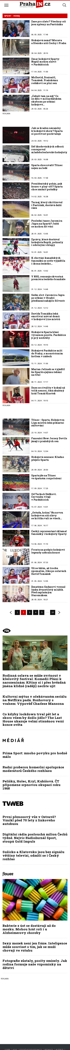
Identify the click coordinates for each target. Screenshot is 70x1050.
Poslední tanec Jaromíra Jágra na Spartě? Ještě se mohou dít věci (46, 223)
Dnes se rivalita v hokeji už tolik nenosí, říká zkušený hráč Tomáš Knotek (48, 390)
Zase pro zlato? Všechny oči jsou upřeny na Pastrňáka (48, 23)
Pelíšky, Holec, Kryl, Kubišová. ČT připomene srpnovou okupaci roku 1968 (31, 784)
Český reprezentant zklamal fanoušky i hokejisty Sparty (49, 533)
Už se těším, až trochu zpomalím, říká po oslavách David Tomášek (48, 571)
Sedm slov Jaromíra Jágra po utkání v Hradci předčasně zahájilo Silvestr (48, 297)
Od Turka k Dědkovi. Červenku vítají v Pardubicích (44, 496)
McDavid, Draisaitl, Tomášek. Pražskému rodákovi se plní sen (44, 80)
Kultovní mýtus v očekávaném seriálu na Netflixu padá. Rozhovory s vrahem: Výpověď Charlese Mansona (35, 700)
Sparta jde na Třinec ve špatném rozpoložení (46, 477)
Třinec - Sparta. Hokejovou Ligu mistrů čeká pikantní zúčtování (47, 422)
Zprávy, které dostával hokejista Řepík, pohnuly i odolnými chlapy (47, 242)
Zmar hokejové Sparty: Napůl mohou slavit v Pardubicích (45, 61)
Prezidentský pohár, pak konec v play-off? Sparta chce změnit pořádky (47, 186)
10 (52, 612)
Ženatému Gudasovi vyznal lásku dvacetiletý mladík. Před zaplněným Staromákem (48, 591)
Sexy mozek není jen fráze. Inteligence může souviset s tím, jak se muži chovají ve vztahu (35, 946)
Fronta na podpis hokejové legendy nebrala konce (48, 551)
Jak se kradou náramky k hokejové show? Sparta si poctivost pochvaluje (47, 130)
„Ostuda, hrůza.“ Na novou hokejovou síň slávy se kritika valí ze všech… (47, 515)
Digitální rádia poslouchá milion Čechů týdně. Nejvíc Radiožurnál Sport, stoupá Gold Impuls (35, 837)
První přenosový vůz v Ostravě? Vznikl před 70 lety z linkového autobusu (29, 820)
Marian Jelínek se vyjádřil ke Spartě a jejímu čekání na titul (48, 372)
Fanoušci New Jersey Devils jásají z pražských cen (49, 440)
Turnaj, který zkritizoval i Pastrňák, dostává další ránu (47, 205)
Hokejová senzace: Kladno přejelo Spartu (47, 458)
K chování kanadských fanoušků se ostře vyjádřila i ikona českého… (48, 260)
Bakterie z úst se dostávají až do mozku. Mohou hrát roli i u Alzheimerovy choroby (29, 929)
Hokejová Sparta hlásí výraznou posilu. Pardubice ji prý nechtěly (48, 334)
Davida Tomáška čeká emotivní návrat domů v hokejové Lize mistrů (45, 316)
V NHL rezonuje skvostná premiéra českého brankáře (48, 278)
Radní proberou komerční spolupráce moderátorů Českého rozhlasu (33, 769)
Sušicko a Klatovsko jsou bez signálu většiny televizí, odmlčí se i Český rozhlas (33, 855)
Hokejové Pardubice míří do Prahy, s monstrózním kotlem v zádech (47, 353)
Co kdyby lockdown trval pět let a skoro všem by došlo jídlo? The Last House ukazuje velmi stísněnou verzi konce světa (33, 719)
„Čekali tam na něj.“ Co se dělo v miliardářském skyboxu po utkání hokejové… (46, 100)
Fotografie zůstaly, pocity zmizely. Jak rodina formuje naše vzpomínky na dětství (35, 964)
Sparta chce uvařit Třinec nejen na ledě (47, 167)
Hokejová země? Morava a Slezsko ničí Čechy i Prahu (48, 42)
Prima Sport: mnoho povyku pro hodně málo (35, 755)
